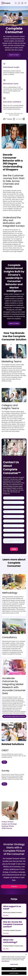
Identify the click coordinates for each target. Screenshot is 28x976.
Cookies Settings (14, 964)
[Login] (16, 3)
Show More (6, 915)
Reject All (14, 968)
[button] (19, 3)
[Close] (26, 954)
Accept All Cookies (14, 973)
